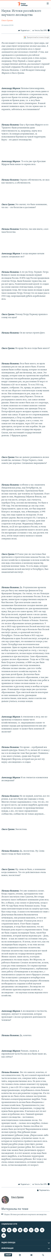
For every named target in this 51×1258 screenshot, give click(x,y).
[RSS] (36, 1230)
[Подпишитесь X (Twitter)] (14, 1230)
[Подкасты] (42, 1230)
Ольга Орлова (7, 21)
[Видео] (31, 1255)
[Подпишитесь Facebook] (9, 1230)
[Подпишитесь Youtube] (20, 1230)
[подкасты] (19, 1255)
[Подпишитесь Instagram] (31, 1230)
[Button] (23, 30)
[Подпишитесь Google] (3, 1230)
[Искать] (43, 1255)
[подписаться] (3, 1235)
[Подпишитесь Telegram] (25, 1230)
